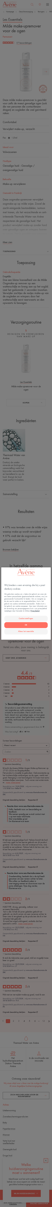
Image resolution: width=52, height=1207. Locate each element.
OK (26, 625)
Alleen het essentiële (26, 631)
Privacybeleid (35, 611)
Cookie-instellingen (26, 618)
